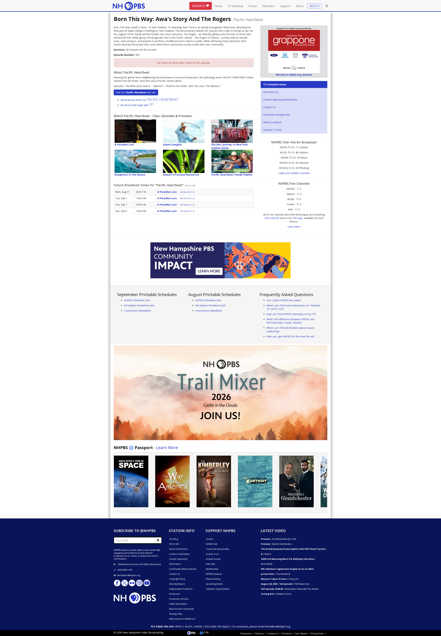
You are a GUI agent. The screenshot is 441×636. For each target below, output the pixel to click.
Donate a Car (212, 554)
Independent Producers (180, 588)
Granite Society (213, 559)
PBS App (297, 218)
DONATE (199, 6)
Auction (209, 539)
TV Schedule (235, 6)
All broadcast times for (149, 100)
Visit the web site (136, 92)
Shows (252, 6)
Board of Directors (178, 549)
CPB (206, 632)
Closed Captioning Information (280, 99)
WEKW (198, 626)
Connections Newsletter (137, 310)
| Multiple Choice (276, 593)
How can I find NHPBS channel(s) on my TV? (291, 314)
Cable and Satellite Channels (294, 173)
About (300, 6)
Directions (287, 633)
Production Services (178, 598)
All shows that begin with (137, 105)
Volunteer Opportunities (218, 588)
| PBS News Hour (285, 583)
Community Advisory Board (182, 568)
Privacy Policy (317, 633)
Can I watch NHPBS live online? (283, 300)
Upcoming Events (214, 583)
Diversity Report (177, 583)
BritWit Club (211, 544)
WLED (188, 626)
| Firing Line (280, 578)
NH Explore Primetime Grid (139, 305)
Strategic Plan (175, 613)
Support (285, 6)
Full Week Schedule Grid (276, 114)
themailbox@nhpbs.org (128, 575)
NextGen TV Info (272, 130)
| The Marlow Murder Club (278, 539)
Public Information (178, 603)
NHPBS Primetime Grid (137, 300)
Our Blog (173, 539)
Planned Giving (213, 578)
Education (268, 6)
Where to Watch (272, 122)
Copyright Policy (177, 578)
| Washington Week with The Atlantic (290, 588)
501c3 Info (174, 544)
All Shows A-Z (271, 92)
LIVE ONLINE (272, 218)
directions (155, 564)
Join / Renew (301, 633)
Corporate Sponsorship (217, 549)
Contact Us (269, 107)
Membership (212, 568)
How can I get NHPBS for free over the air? (290, 336)
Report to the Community (181, 608)
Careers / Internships (179, 554)
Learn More (294, 226)
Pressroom (174, 593)
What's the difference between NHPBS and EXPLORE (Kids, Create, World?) (290, 321)
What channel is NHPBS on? (182, 618)
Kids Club (210, 564)
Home (218, 6)
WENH (178, 626)
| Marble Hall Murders (276, 544)
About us (259, 633)
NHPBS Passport (214, 573)
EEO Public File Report (217, 626)
